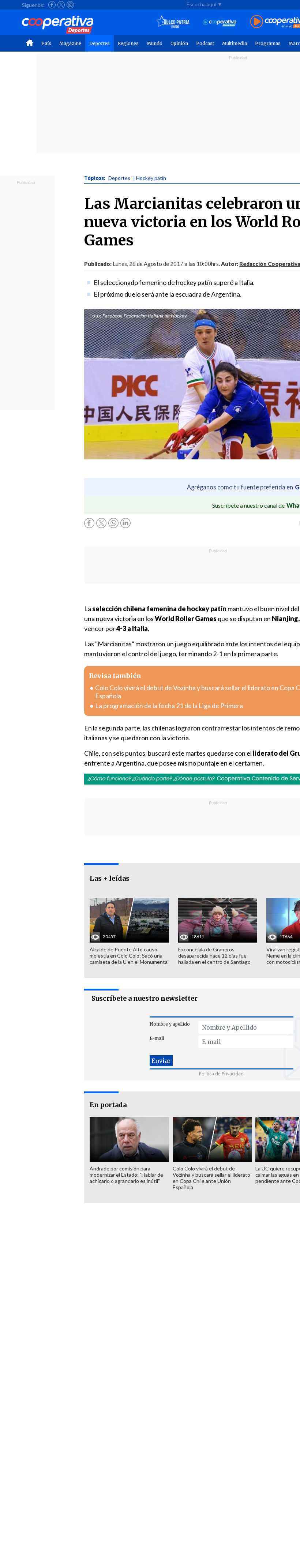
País (46, 43)
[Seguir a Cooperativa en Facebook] (52, 5)
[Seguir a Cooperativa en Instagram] (70, 5)
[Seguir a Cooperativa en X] (61, 5)
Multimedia (234, 43)
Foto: (95, 316)
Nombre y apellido (170, 1024)
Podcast (205, 43)
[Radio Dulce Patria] (172, 22)
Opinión (179, 43)
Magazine (70, 43)
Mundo (154, 43)
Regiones (128, 43)
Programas (268, 43)
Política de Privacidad (221, 1074)
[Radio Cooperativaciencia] (219, 22)
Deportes (99, 43)
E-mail (157, 1038)
